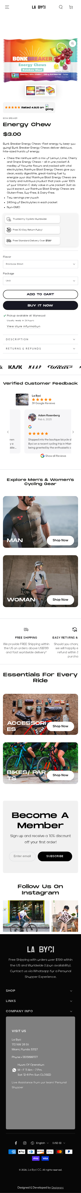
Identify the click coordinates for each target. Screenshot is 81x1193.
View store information (23, 326)
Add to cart (40, 294)
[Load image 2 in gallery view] (40, 90)
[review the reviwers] (20, 427)
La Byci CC (34, 1169)
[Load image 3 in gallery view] (50, 90)
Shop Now (60, 540)
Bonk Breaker (10, 118)
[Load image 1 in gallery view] (30, 90)
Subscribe (55, 856)
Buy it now (40, 305)
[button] (61, 7)
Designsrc (58, 1187)
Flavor (7, 256)
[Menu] (7, 7)
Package (8, 273)
